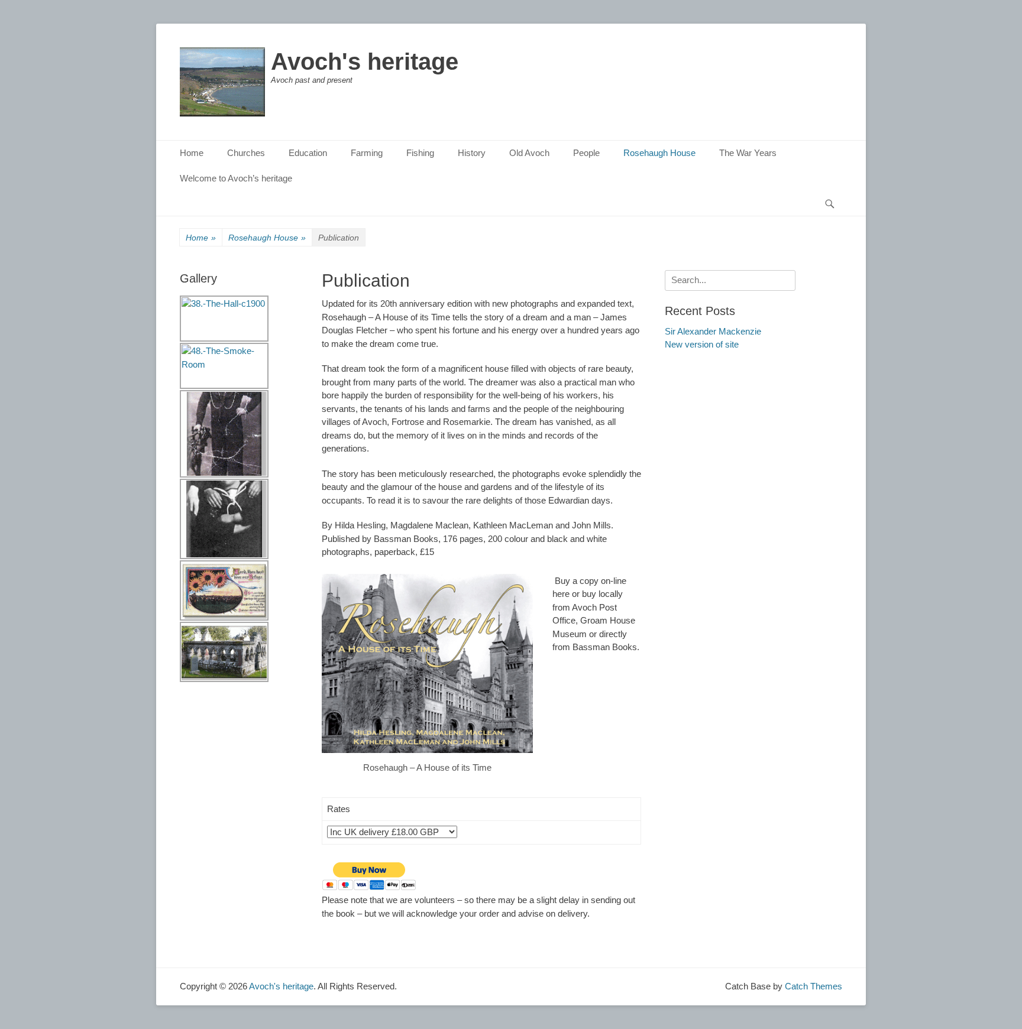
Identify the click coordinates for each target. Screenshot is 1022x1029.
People (586, 153)
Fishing (420, 153)
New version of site (702, 344)
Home (191, 153)
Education (308, 153)
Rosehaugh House (659, 153)
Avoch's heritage (364, 61)
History (472, 153)
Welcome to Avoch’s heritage (236, 178)
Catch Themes (813, 986)
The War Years (748, 153)
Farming (367, 153)
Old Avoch (529, 153)
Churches (246, 153)
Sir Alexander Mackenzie (713, 331)
